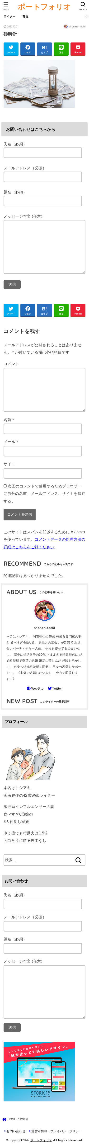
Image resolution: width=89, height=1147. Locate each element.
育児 (25, 16)
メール (11, 442)
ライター (9, 16)
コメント (11, 363)
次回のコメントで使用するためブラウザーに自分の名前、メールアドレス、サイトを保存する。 (44, 493)
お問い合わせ (15, 1131)
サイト (9, 464)
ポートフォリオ (44, 6)
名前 (9, 420)
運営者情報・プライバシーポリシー (56, 1131)
